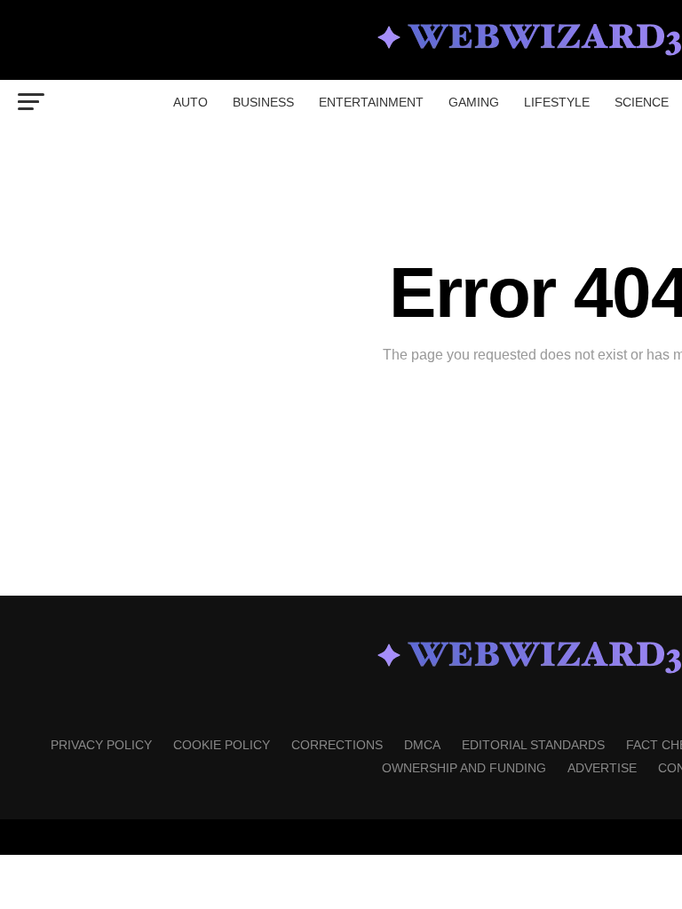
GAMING (473, 102)
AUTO (190, 102)
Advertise (602, 768)
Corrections (337, 745)
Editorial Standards (533, 745)
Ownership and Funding (464, 768)
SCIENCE (642, 102)
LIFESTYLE (557, 102)
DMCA (422, 745)
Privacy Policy (101, 745)
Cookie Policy (221, 745)
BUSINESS (263, 102)
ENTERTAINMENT (371, 102)
